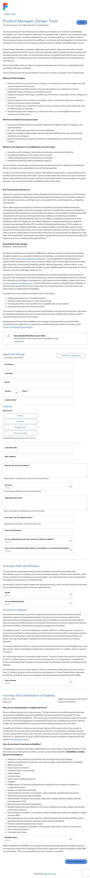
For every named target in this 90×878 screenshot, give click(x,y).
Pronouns (8, 485)
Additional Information (13, 498)
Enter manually (20, 433)
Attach (20, 415)
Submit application (76, 861)
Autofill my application (71, 355)
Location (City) (11, 400)
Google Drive (20, 427)
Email (7, 382)
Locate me (7, 406)
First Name (9, 364)
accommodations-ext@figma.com (18, 283)
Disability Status (11, 837)
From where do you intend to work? (19, 518)
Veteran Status (10, 680)
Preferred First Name (13, 530)
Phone (25, 391)
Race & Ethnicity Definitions (15, 610)
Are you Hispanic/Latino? (14, 601)
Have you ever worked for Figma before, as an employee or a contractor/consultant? (37, 548)
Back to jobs (10, 14)
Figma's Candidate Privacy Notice (17, 327)
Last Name (9, 373)
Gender (7, 593)
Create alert (19, 341)
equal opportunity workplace (33, 259)
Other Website (10, 457)
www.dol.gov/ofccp (20, 739)
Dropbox (20, 421)
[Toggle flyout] (16, 392)
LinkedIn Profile (11, 448)
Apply (81, 22)
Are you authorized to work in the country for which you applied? (30, 539)
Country (8, 391)
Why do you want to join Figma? (17, 465)
